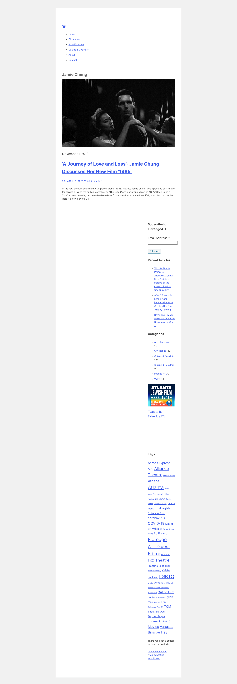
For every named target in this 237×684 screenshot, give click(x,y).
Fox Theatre (158, 560)
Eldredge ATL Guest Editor (159, 546)
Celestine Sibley (160, 504)
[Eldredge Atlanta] (82, 18)
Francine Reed (156, 565)
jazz (167, 565)
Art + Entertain (76, 44)
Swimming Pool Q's (155, 607)
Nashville (152, 592)
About (72, 54)
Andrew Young (169, 476)
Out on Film (166, 592)
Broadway (160, 498)
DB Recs (164, 529)
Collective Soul (156, 513)
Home (72, 34)
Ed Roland (160, 533)
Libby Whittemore (157, 583)
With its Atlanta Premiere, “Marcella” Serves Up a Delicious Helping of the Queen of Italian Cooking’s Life (163, 279)
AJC (150, 469)
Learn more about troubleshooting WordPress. (157, 655)
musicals (165, 588)
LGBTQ (166, 576)
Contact (73, 60)
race (150, 602)
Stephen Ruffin (160, 602)
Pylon (169, 597)
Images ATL (160, 373)
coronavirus (156, 518)
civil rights (163, 508)
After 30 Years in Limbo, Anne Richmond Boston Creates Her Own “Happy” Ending (163, 302)
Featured (165, 554)
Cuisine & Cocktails (79, 49)
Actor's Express (159, 463)
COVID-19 (156, 523)
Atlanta (156, 487)
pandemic (153, 597)
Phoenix (161, 597)
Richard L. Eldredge (74, 181)
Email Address (159, 238)
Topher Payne (156, 616)
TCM (167, 606)
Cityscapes (74, 39)
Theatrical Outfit (157, 611)
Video (157, 379)
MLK (158, 587)
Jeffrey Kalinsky (154, 571)
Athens (154, 481)
